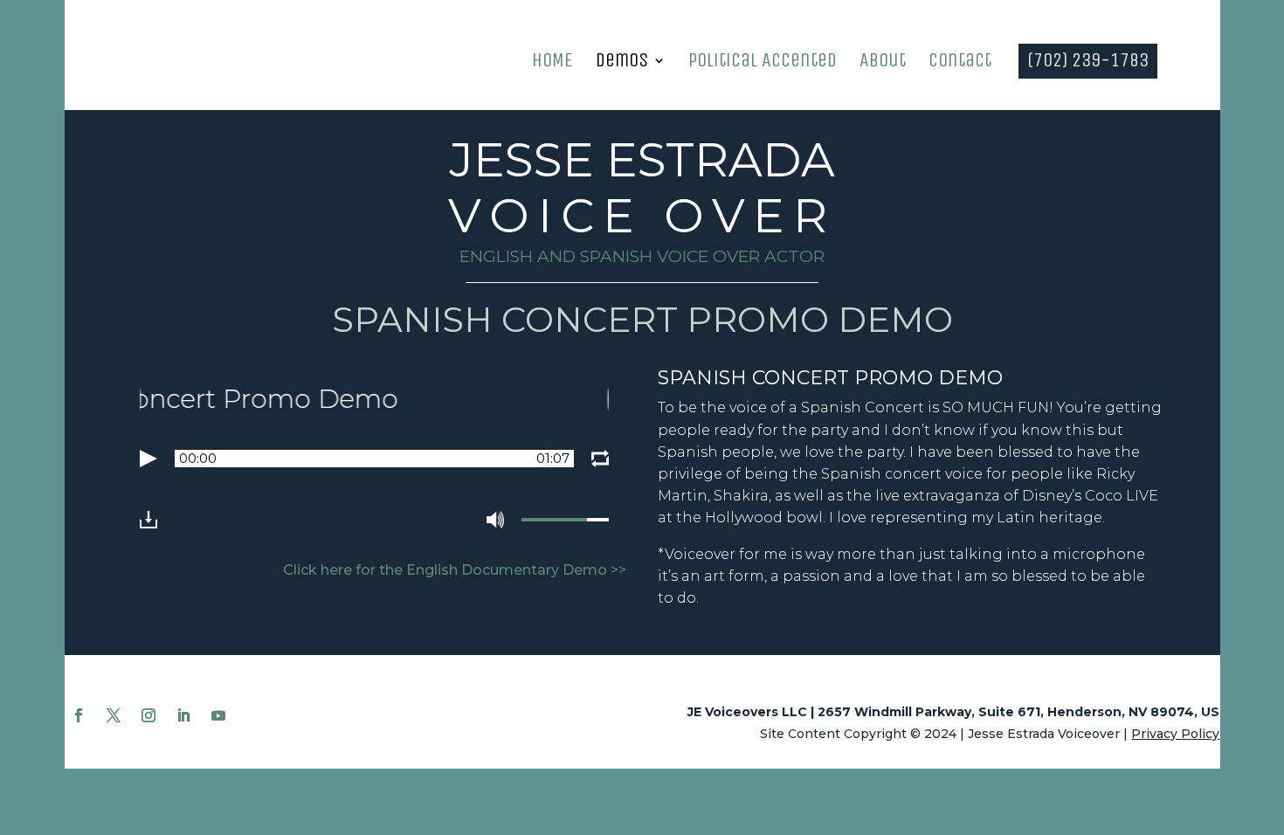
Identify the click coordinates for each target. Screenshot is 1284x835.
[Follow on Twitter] (114, 715)
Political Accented (762, 63)
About (882, 63)
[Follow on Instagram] (148, 715)
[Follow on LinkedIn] (183, 715)
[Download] (148, 519)
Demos (622, 63)
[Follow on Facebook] (79, 715)
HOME (552, 63)
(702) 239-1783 (1088, 63)
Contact (959, 63)
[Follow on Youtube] (218, 715)
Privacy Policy (1175, 734)
